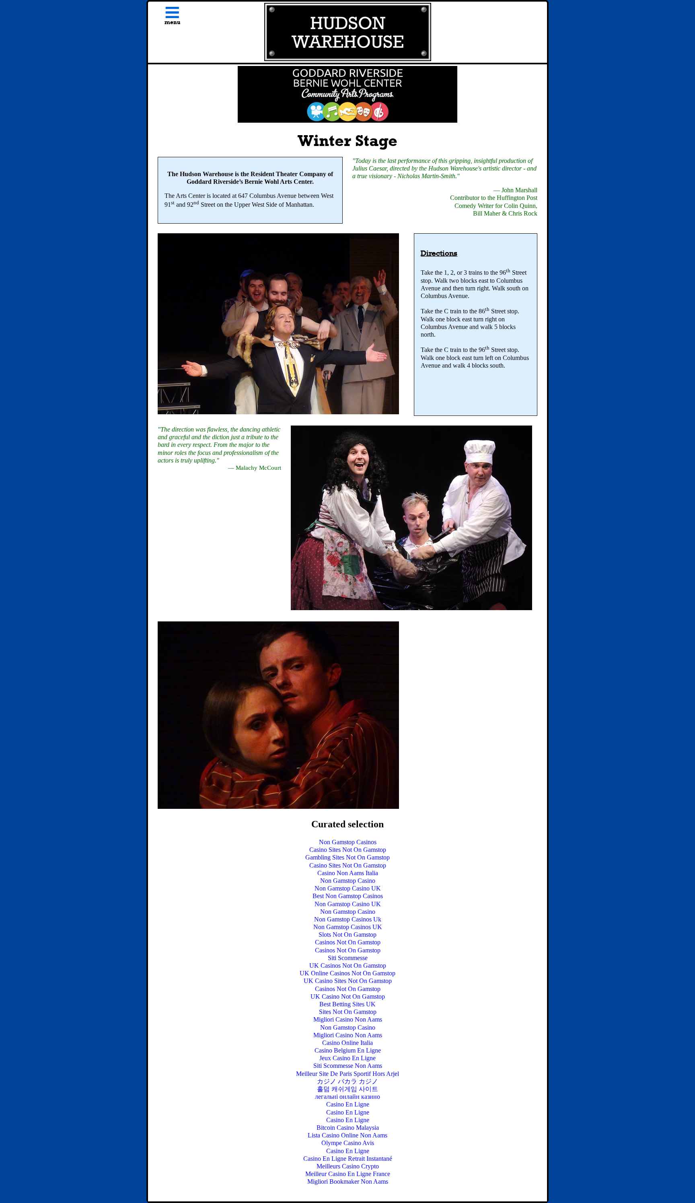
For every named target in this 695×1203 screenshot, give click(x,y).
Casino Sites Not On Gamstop (347, 849)
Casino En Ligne (347, 1104)
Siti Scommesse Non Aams (347, 1065)
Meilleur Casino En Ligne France (347, 1173)
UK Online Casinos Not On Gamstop (347, 973)
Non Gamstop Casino (347, 880)
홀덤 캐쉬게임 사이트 (347, 1089)
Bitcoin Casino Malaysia (348, 1127)
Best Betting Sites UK (347, 1004)
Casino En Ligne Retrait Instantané (347, 1158)
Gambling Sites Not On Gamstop (347, 857)
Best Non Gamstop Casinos (348, 895)
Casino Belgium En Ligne (348, 1050)
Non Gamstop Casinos (347, 842)
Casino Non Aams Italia (347, 873)
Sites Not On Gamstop (347, 1011)
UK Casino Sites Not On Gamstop (348, 980)
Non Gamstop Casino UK (348, 888)
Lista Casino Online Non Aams (347, 1135)
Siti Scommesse (348, 957)
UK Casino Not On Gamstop (347, 996)
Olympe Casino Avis (347, 1142)
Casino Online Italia (347, 1042)
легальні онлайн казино (347, 1096)
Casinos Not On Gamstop (347, 942)
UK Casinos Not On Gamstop (347, 965)
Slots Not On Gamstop (347, 934)
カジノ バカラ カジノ (347, 1081)
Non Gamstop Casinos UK (347, 926)
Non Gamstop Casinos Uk (347, 919)
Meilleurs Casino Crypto (348, 1166)
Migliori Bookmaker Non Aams (347, 1181)
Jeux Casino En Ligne (347, 1058)
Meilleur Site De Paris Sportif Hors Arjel (347, 1073)
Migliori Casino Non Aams (347, 1019)
